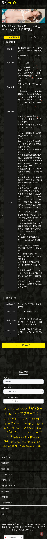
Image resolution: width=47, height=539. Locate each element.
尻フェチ (39, 438)
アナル (17, 414)
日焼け (34, 442)
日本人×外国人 (26, 442)
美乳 (30, 446)
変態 (22, 438)
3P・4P (6, 408)
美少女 (35, 446)
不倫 (36, 432)
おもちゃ (24, 408)
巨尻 (11, 442)
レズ (25, 432)
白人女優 (21, 446)
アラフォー (13, 419)
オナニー (21, 419)
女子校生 (29, 437)
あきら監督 (15, 409)
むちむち (8, 413)
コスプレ (35, 419)
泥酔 (38, 442)
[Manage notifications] (41, 534)
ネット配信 (28, 423)
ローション (31, 433)
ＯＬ (6, 450)
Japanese (11, 537)
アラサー (26, 413)
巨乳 (6, 442)
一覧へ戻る (25, 345)
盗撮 (27, 446)
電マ (40, 446)
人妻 (13, 437)
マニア (20, 432)
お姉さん (36, 408)
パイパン (11, 428)
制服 (18, 438)
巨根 (14, 442)
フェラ (18, 428)
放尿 (18, 442)
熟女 (14, 446)
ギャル (28, 419)
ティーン (16, 423)
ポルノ (11, 432)
